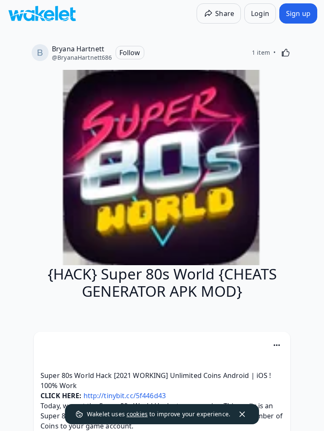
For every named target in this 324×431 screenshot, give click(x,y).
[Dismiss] (242, 414)
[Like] (285, 52)
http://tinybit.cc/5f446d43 (125, 395)
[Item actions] (277, 345)
